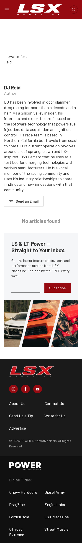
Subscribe (57, 288)
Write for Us (55, 415)
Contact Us (54, 403)
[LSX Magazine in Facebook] (25, 389)
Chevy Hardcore (23, 492)
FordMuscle (19, 516)
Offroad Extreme (16, 532)
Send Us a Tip (21, 415)
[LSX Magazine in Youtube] (37, 389)
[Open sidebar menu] (7, 10)
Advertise (17, 428)
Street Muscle (56, 529)
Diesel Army (54, 492)
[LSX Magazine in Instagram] (13, 389)
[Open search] (74, 9)
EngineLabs (54, 504)
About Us (17, 403)
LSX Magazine (56, 516)
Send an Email (27, 201)
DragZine (17, 504)
